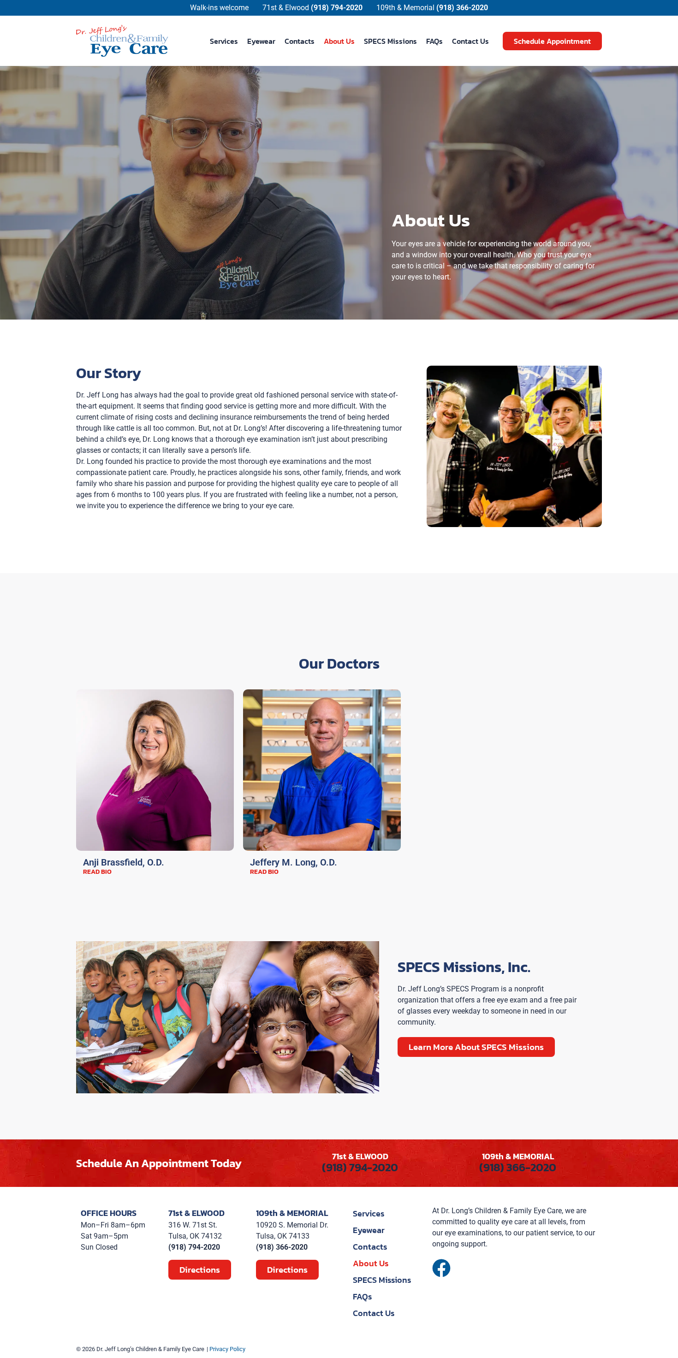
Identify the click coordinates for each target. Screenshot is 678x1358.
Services (224, 41)
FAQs (434, 41)
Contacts (300, 41)
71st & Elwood (285, 7)
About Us (339, 41)
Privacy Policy (227, 1349)
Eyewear (261, 41)
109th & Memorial (405, 7)
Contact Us (470, 41)
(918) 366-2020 (517, 1167)
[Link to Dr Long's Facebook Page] (441, 1268)
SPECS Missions (390, 41)
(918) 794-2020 (360, 1167)
